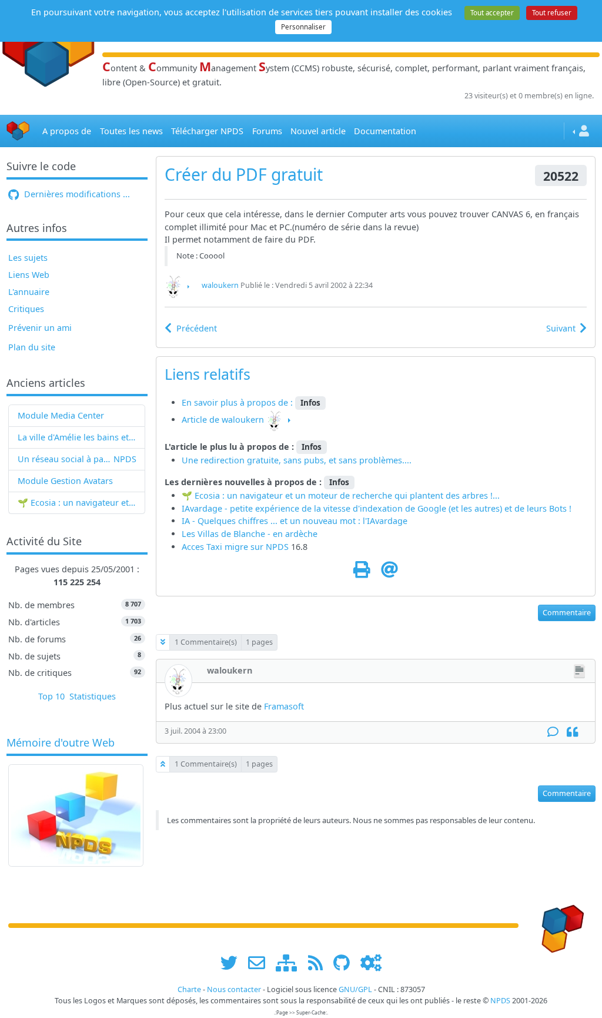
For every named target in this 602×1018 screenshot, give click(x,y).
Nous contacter (234, 989)
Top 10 (51, 696)
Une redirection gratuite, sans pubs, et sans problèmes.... (297, 460)
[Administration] (371, 962)
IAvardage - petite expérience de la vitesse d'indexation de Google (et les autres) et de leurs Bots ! (376, 508)
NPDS (124, 459)
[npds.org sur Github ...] (345, 962)
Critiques (26, 308)
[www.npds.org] (558, 924)
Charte (189, 989)
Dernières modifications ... (76, 194)
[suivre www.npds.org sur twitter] (233, 962)
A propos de (66, 131)
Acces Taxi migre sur (224, 546)
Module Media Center (61, 415)
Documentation (385, 131)
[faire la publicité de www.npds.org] (260, 962)
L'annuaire (28, 291)
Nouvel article (318, 131)
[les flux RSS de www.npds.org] (319, 962)
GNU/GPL (355, 989)
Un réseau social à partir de (65, 459)
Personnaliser (303, 26)
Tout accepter (492, 12)
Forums (267, 131)
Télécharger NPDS (207, 131)
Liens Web (28, 274)
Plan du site (31, 347)
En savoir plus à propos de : (238, 402)
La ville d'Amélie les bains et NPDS (77, 437)
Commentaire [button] (567, 613)
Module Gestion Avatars (65, 480)
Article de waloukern (223, 419)
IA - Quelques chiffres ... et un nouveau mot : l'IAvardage (294, 520)
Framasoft (284, 706)
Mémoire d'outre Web (60, 743)
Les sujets (28, 257)
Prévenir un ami (40, 327)
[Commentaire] (552, 732)
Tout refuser (551, 12)
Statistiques (92, 696)
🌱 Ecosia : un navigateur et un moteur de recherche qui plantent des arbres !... (77, 502)
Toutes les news (131, 131)
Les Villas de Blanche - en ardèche (249, 533)
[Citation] (572, 732)
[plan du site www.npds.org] (290, 962)
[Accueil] (18, 131)
